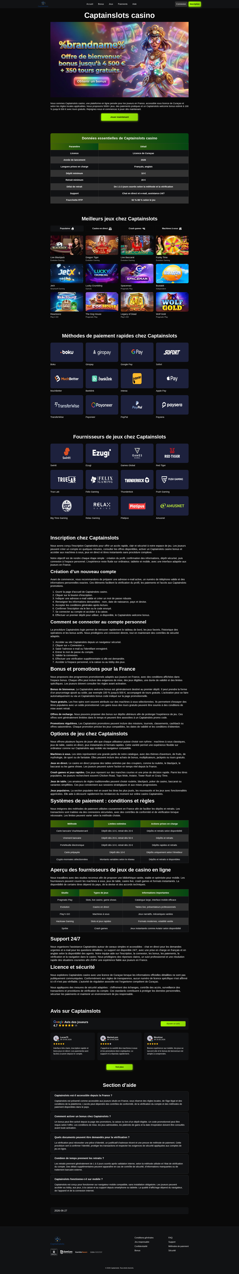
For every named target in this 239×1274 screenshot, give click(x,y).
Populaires (65, 228)
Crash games (135, 228)
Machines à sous (170, 228)
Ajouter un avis (173, 1024)
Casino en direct (100, 228)
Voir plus (119, 1067)
